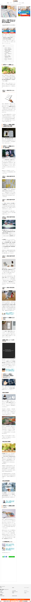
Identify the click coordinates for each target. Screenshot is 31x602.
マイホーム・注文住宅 (21, 2)
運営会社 (1, 587)
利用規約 (13, 587)
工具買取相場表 (1, 592)
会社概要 (1, 591)
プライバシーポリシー (26, 587)
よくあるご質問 (14, 590)
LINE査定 (25, 592)
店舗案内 (13, 592)
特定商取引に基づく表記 (14, 591)
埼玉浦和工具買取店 (2, 595)
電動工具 (8, 2)
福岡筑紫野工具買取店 (14, 595)
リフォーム (14, 2)
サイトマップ (25, 590)
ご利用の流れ (1, 590)
